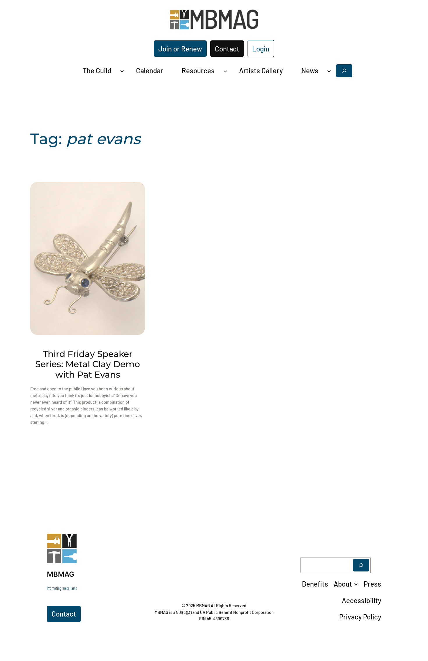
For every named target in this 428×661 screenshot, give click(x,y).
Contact (227, 48)
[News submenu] (329, 71)
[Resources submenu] (225, 71)
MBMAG (60, 574)
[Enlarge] (69, 541)
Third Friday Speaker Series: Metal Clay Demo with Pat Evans (87, 364)
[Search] (361, 565)
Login (260, 48)
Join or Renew (180, 48)
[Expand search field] (344, 70)
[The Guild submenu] (122, 71)
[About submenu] (356, 584)
